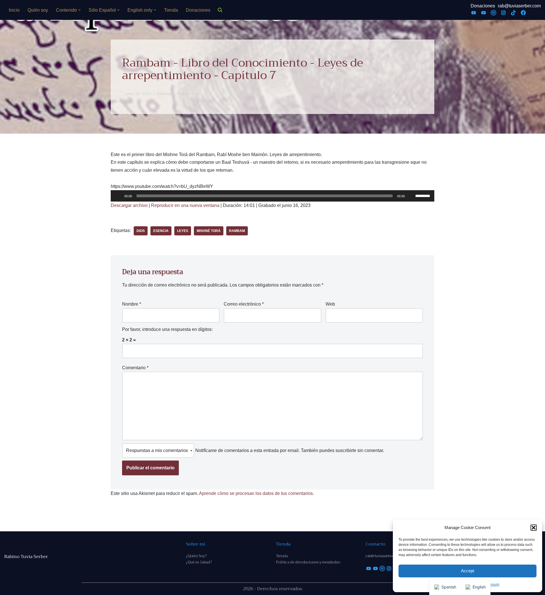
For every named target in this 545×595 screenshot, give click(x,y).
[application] (272, 196)
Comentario (135, 367)
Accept (467, 570)
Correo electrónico (244, 304)
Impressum (490, 584)
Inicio (14, 10)
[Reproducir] (118, 196)
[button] (533, 527)
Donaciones (198, 10)
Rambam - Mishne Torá (178, 93)
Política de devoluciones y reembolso (308, 562)
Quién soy (38, 10)
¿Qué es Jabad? (199, 562)
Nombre (131, 304)
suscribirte (346, 450)
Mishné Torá (209, 231)
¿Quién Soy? (196, 556)
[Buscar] (220, 10)
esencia (161, 231)
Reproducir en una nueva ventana (185, 205)
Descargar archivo (129, 205)
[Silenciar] (411, 196)
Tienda (171, 10)
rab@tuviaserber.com (519, 5)
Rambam (237, 231)
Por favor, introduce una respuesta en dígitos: (167, 329)
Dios (141, 231)
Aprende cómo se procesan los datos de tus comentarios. (256, 493)
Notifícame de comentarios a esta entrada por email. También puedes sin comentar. (289, 450)
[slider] (423, 195)
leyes (182, 231)
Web (330, 304)
